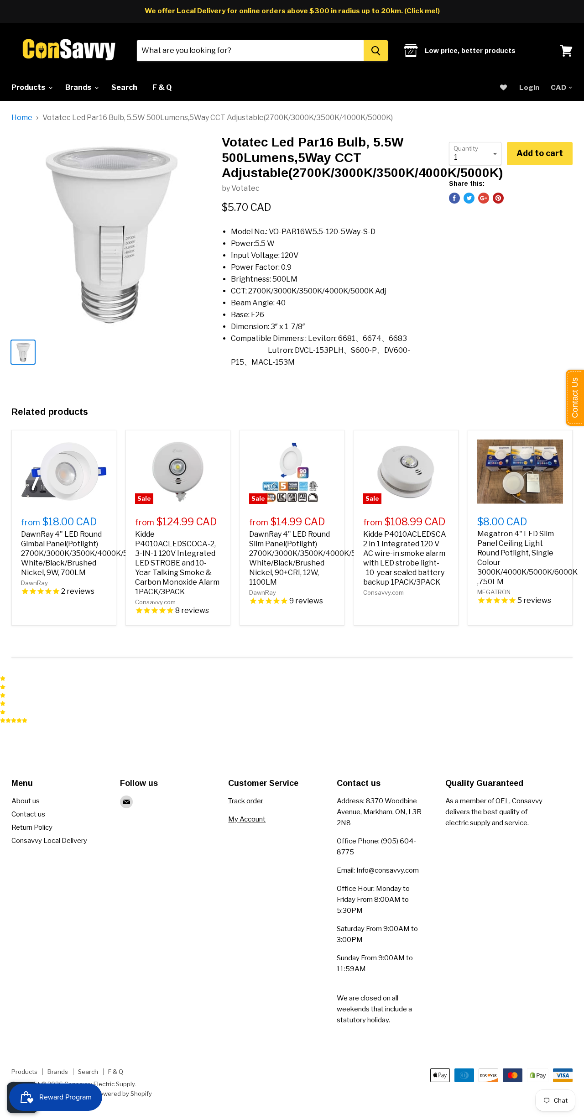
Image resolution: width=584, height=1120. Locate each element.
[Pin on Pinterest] (498, 198)
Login (529, 88)
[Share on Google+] (483, 198)
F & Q (162, 87)
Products (29, 87)
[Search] (376, 50)
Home (21, 118)
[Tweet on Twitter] (469, 198)
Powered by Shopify (124, 1093)
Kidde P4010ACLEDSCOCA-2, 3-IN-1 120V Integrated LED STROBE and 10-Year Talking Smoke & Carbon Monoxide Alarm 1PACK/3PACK (177, 563)
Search (124, 87)
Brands (79, 87)
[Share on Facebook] (454, 198)
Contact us (28, 814)
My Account (247, 819)
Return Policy (31, 827)
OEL (502, 801)
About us (25, 801)
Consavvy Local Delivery (49, 841)
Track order (245, 801)
